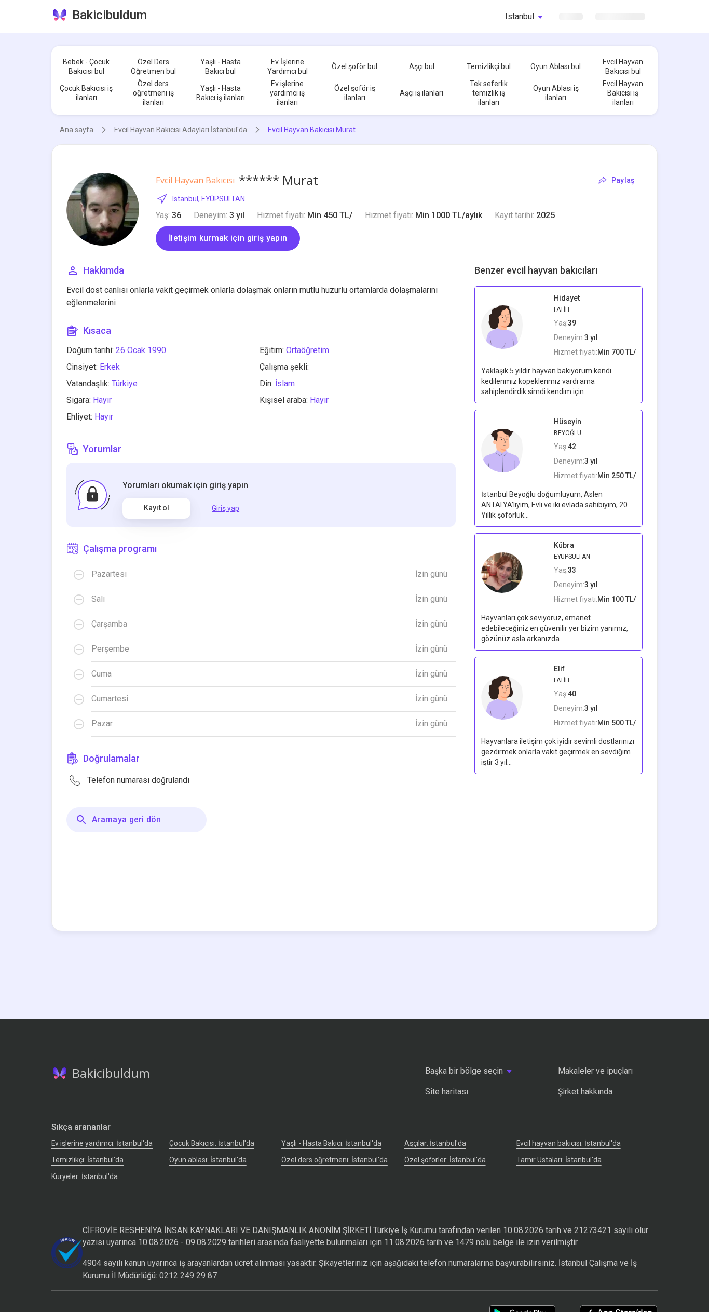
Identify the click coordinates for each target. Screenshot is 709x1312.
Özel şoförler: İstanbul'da (445, 1160)
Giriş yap (225, 508)
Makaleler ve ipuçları (595, 1071)
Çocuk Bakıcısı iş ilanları (86, 93)
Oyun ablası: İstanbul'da (208, 1160)
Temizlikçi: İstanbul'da (87, 1160)
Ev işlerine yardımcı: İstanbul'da (102, 1143)
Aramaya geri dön (126, 819)
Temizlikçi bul (489, 66)
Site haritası (446, 1092)
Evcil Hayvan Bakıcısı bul (623, 66)
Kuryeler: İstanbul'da (84, 1176)
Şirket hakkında (585, 1092)
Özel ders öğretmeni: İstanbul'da (334, 1160)
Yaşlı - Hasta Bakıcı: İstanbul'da (331, 1143)
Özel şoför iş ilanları (354, 93)
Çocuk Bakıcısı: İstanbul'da (211, 1143)
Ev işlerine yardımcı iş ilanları (287, 92)
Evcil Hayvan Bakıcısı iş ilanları (623, 92)
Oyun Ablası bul (555, 66)
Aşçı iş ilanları (421, 93)
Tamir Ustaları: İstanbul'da (559, 1160)
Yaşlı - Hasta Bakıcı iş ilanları (220, 93)
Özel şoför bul (354, 66)
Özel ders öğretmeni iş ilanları (153, 92)
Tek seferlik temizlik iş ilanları (489, 92)
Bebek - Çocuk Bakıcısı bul (86, 66)
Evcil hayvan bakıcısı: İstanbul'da (568, 1143)
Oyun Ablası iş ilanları (556, 93)
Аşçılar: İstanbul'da (435, 1143)
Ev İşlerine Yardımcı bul (287, 66)
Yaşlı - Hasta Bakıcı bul (220, 66)
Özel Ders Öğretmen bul (153, 66)
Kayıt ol (156, 508)
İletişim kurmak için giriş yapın (228, 238)
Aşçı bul (421, 66)
